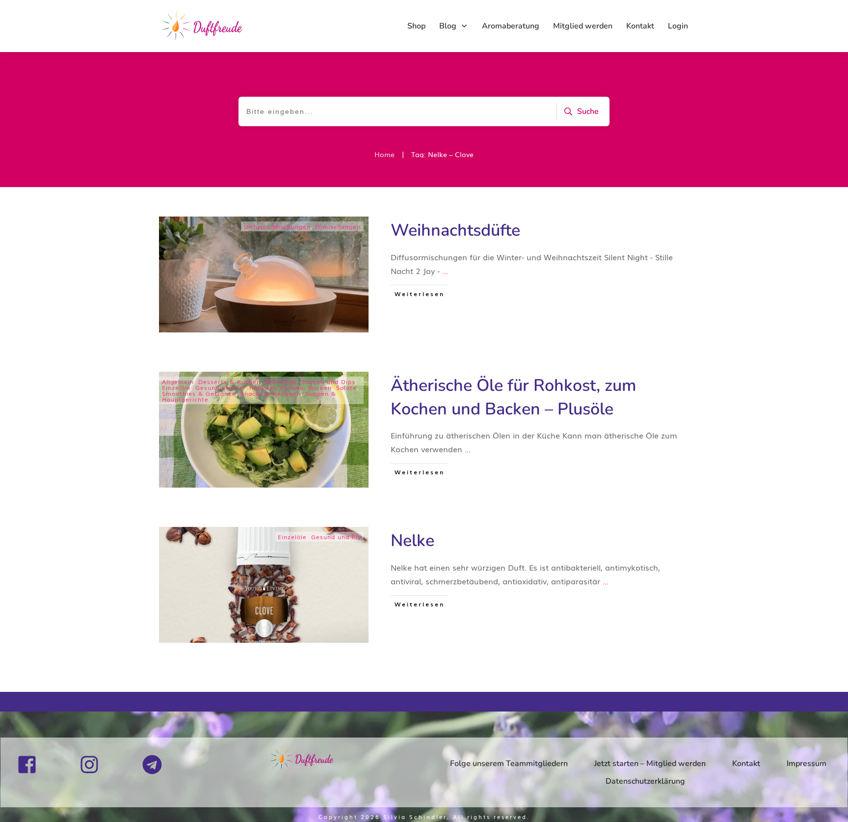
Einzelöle (176, 387)
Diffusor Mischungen (277, 226)
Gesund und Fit (220, 387)
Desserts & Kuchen (229, 381)
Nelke (412, 540)
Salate (346, 387)
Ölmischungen (338, 226)
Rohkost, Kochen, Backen (290, 387)
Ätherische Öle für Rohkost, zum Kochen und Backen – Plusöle (513, 397)
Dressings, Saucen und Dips (310, 381)
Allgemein (178, 381)
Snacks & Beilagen (270, 393)
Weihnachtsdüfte (455, 230)
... (445, 270)
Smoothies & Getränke (199, 393)
